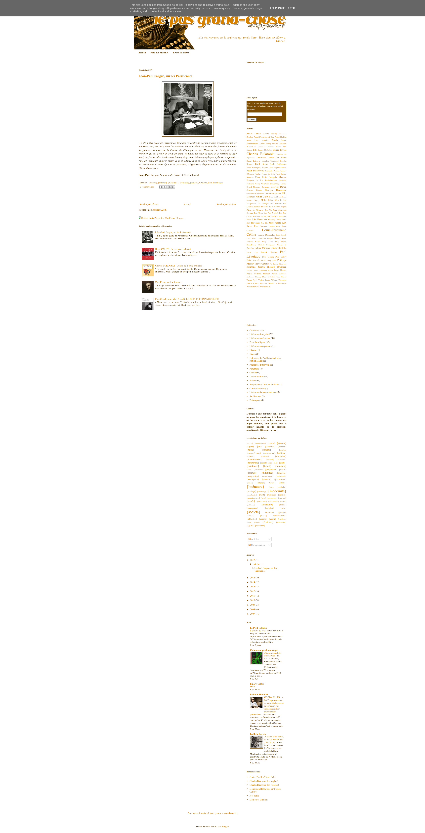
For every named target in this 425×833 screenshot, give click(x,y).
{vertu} (272, 518)
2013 (252, 586)
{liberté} (282, 482)
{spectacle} (282, 512)
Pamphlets (254, 368)
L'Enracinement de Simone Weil (272, 654)
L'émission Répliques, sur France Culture (265, 790)
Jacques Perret (274, 206)
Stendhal (271, 276)
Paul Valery (280, 256)
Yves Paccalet (265, 286)
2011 (252, 595)
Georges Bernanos (261, 187)
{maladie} (281, 487)
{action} (250, 443)
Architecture (255, 396)
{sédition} (250, 515)
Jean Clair (277, 209)
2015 (252, 577)
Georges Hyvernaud (275, 189)
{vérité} (257, 522)
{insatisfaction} (267, 476)
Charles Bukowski (261, 153)
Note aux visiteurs (159, 52)
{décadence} (281, 459)
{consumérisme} (254, 453)
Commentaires (258, 544)
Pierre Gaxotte (262, 263)
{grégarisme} (271, 469)
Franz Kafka (261, 177)
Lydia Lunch (281, 235)
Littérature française (259, 334)
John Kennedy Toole (272, 219)
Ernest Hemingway (254, 167)
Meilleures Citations (259, 799)
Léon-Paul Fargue (215, 182)
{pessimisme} (261, 501)
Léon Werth (251, 238)
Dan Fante (281, 157)
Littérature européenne (260, 346)
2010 (252, 600)
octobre (257, 564)
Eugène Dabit (267, 167)
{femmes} (162, 182)
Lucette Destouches (266, 234)
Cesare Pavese (279, 149)
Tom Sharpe (281, 276)
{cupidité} (265, 456)
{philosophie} (273, 501)
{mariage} (251, 491)
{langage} (260, 482)
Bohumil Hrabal (274, 146)
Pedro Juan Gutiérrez (256, 260)
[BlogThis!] (163, 187)
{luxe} (271, 487)
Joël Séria (254, 795)
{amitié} (271, 443)
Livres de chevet (181, 52)
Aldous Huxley (270, 133)
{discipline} (280, 456)
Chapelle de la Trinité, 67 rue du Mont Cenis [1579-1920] (274, 739)
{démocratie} (253, 462)
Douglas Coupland (270, 160)
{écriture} (267, 522)
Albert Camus (254, 133)
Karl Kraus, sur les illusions (168, 282)
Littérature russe (257, 376)
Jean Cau (268, 210)
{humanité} (266, 472)
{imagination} (253, 476)
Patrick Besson (269, 252)
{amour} (281, 443)
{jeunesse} (266, 479)
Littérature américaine (260, 338)
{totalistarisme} (279, 515)
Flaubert (258, 174)
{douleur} (269, 459)
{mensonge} (262, 491)
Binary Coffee (257, 683)
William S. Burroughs (277, 283)
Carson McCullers (265, 150)
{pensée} (251, 501)
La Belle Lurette (258, 734)
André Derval (259, 137)
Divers (253, 353)
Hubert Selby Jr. (275, 200)
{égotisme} (260, 525)
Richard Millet (252, 270)
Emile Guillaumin (278, 164)
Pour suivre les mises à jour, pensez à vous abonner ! (212, 813)
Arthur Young (265, 143)
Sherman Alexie (270, 273)
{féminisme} (258, 469)
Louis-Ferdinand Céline (266, 232)
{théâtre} (263, 515)
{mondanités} (252, 494)
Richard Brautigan (276, 266)
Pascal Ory (252, 252)
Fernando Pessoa (272, 170)
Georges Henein (254, 190)
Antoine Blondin (270, 140)
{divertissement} (254, 459)
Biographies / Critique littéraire (264, 384)
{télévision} (252, 519)
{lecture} (271, 482)
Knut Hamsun (260, 226)
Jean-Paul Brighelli (271, 213)
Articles (254, 539)
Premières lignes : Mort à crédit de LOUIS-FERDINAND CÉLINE (187, 299)
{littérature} (255, 486)
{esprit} (282, 462)
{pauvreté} (282, 498)
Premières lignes (257, 342)
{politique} (184, 182)
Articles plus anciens (226, 204)
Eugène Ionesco (280, 167)
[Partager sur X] (167, 187)
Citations (203, 182)
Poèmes (253, 380)
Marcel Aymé (280, 238)
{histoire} (282, 469)
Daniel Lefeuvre (253, 161)
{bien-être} (270, 446)
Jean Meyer (258, 213)
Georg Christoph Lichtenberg (267, 183)
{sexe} (283, 508)
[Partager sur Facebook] (170, 187)
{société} (194, 182)
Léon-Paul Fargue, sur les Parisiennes (165, 76)
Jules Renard (275, 222)
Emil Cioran (261, 163)
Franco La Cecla (268, 174)
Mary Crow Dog (270, 241)
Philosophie (255, 400)
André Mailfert (280, 137)
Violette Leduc (264, 280)
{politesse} (251, 504)
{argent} (250, 446)
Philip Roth (271, 260)
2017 (252, 560)
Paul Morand (268, 256)
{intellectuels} (281, 476)
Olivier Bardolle (278, 247)
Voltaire (274, 280)
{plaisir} (283, 501)
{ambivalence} (260, 443)
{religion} (269, 508)
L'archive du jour (258, 630)
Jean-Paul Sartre (259, 216)
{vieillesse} (282, 519)
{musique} (271, 494)
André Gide (269, 137)
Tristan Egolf (252, 280)
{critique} (281, 452)
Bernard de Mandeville (256, 146)
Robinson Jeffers (266, 270)
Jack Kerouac (276, 203)
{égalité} (251, 525)
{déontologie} (266, 462)
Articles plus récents (148, 204)
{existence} (253, 466)
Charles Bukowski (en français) (264, 784)
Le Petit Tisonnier (259, 694)
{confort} (282, 450)
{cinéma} (153, 182)
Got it (292, 8)
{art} (259, 446)
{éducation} (281, 522)
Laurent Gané (274, 226)
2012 (252, 591)
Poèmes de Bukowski (259, 364)
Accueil (142, 52)
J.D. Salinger (263, 203)
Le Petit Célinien (258, 628)
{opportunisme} (253, 498)
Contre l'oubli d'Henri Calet (263, 777)
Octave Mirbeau (262, 247)
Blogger (225, 826)
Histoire (253, 350)
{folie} (249, 469)
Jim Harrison (272, 216)
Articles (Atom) (159, 209)
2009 (252, 604)
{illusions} (281, 472)
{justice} (250, 482)
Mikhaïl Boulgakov (266, 244)
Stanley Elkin (260, 276)
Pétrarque (282, 264)
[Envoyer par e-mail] (160, 187)
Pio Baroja (274, 264)
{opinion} (282, 494)
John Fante (257, 219)
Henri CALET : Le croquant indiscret (173, 249)
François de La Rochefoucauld (262, 180)
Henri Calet (262, 196)
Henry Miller (260, 199)
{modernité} (173, 182)
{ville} (249, 522)
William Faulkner (260, 283)
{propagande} (252, 508)
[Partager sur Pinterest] (173, 187)
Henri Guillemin (275, 196)
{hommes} (252, 472)
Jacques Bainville (261, 206)
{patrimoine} (272, 498)
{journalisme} (280, 479)
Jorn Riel (264, 223)
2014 (252, 582)
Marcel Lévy (253, 241)
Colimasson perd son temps (263, 650)
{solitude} (269, 512)
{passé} (263, 498)
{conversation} (268, 453)
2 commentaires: (147, 186)
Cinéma (253, 372)
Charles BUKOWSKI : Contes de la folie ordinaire (178, 265)
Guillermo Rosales (273, 193)
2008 (252, 609)
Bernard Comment (279, 143)
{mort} (262, 494)
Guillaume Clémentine (255, 193)
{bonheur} (282, 446)
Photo (253, 686)
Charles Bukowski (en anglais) (264, 781)
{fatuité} (267, 466)
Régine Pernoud (254, 273)
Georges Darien (278, 186)
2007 (252, 613)
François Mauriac (277, 177)
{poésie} (282, 504)
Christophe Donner (265, 157)
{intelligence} (253, 479)
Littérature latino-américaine (263, 392)
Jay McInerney (258, 210)
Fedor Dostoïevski (255, 170)
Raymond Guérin (256, 266)
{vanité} (263, 518)
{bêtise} (250, 449)
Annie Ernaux (253, 140)
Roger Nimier (280, 270)
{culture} (251, 456)
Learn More (277, 8)
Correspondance (257, 388)
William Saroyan (253, 286)
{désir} (275, 462)
